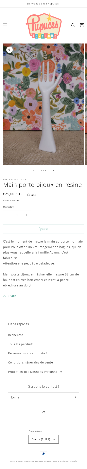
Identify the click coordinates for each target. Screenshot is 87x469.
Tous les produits (21, 344)
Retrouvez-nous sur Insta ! (27, 353)
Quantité (8, 207)
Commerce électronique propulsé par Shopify (56, 461)
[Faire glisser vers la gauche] (34, 170)
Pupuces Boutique (26, 461)
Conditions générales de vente (30, 362)
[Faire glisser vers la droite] (53, 170)
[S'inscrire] (74, 397)
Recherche (15, 335)
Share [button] (12, 296)
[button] (5, 25)
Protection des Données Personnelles (35, 372)
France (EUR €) (41, 439)
